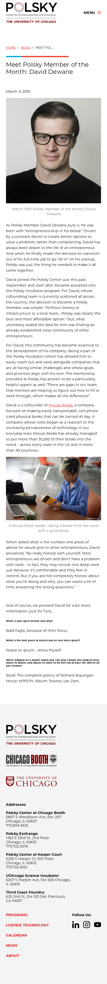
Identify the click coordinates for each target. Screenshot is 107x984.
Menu (89, 12)
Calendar (16, 935)
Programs (17, 915)
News (25, 47)
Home (11, 47)
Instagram (86, 924)
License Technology (27, 925)
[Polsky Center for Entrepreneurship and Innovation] (40, 12)
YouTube (97, 924)
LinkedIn (75, 924)
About (12, 955)
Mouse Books (61, 405)
